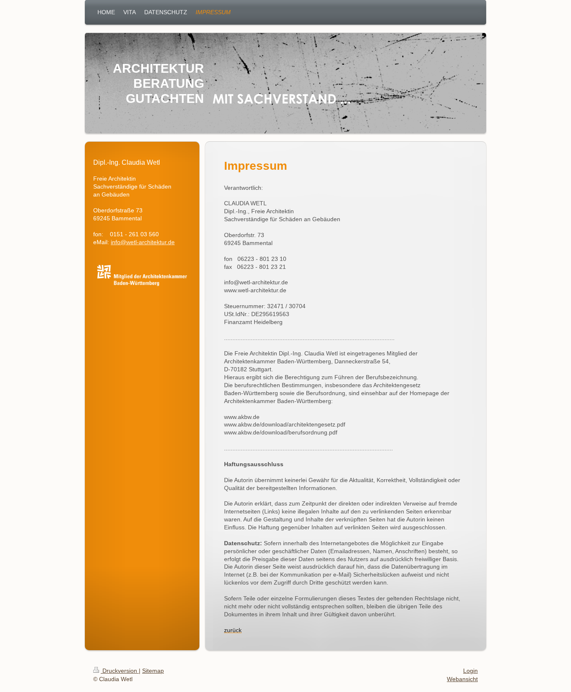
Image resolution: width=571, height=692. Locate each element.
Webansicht (462, 679)
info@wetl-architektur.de (143, 242)
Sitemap (153, 670)
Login (470, 670)
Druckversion (120, 670)
